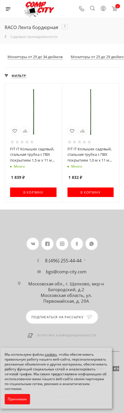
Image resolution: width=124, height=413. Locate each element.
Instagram (62, 244)
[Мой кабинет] (103, 9)
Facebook (47, 244)
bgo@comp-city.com (66, 271)
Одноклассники (77, 244)
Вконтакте (33, 244)
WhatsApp (91, 244)
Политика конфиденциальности (67, 335)
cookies (51, 354)
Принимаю (17, 399)
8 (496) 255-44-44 (63, 260)
